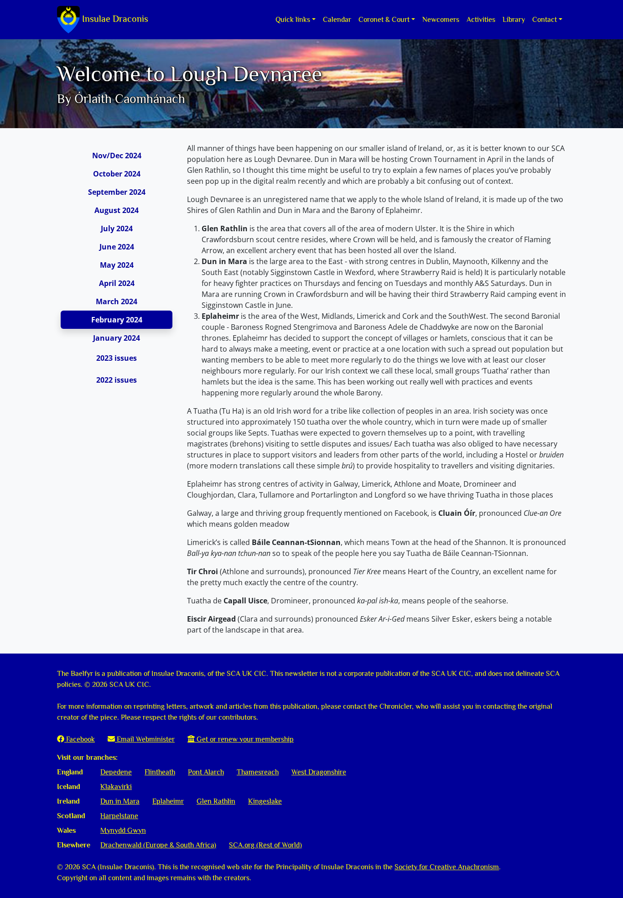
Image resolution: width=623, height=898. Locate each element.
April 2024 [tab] (117, 283)
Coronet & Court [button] (384, 20)
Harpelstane (119, 816)
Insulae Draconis (114, 19)
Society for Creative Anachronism (447, 867)
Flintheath (160, 772)
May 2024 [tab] (117, 265)
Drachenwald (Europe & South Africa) (158, 845)
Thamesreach (258, 772)
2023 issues (116, 358)
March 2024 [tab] (116, 301)
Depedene (116, 772)
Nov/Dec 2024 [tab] (116, 156)
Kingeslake (265, 801)
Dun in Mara (120, 801)
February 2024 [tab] (116, 320)
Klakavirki (116, 787)
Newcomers (440, 20)
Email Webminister (145, 739)
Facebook (79, 739)
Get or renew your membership (244, 739)
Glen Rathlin (216, 801)
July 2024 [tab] (117, 228)
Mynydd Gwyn (123, 830)
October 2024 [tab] (116, 174)
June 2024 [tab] (116, 247)
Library (514, 20)
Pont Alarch (206, 772)
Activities (481, 20)
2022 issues (116, 380)
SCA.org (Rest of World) (265, 845)
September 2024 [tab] (116, 192)
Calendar (337, 20)
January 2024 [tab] (116, 338)
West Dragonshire (318, 772)
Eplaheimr (168, 801)
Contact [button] (544, 20)
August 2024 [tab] (116, 210)
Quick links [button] (292, 20)
